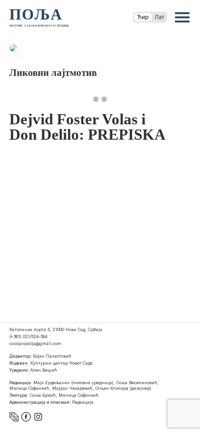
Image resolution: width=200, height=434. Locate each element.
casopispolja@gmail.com (35, 343)
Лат (159, 17)
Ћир (143, 17)
